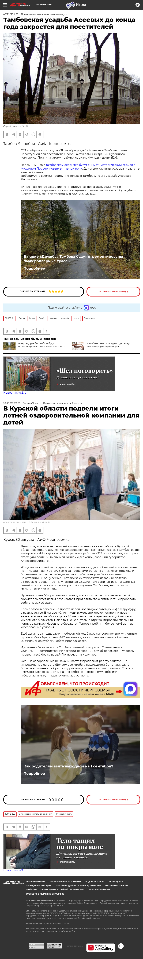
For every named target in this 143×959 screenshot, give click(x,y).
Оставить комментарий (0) (113, 291)
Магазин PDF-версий (116, 886)
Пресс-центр (116, 882)
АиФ (25, 126)
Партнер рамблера (74, 946)
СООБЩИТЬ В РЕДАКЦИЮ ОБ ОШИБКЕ (45, 894)
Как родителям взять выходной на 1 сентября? (68, 766)
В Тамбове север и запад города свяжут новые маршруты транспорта (108, 344)
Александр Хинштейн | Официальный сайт (26, 522)
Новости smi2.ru (15, 392)
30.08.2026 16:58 (11, 403)
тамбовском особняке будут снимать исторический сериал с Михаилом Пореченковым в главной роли (78, 166)
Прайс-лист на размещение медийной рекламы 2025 (55, 890)
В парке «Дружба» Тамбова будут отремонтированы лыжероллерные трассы (73, 258)
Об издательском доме (39, 886)
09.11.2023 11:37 (10, 14)
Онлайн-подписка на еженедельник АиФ (78, 886)
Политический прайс (99, 890)
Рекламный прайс (36, 882)
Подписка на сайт (95, 882)
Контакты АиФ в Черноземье (65, 882)
